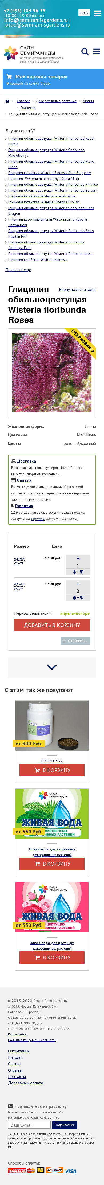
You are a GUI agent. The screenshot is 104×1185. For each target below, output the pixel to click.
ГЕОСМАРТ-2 (52, 761)
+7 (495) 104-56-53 (24, 10)
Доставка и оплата (25, 1082)
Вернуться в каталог (77, 289)
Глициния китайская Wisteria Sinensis (37, 259)
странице (38, 518)
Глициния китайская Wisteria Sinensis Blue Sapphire (49, 172)
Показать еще (18, 269)
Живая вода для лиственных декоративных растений (52, 852)
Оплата (24, 480)
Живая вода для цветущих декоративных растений (52, 945)
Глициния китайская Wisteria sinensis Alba (41, 196)
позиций (28, 83)
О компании (19, 1051)
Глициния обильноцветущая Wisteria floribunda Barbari (52, 190)
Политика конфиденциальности (32, 1040)
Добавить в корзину (52, 625)
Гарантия (24, 505)
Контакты (17, 1076)
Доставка (26, 461)
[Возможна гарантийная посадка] (82, 572)
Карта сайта (17, 1034)
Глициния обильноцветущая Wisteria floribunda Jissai (50, 253)
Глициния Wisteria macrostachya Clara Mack (43, 178)
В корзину (55, 770)
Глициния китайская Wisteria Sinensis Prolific (43, 202)
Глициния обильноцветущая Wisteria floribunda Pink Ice (53, 184)
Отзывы (15, 1070)
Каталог (15, 1057)
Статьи (14, 1063)
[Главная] (8, 100)
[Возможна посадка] (74, 572)
